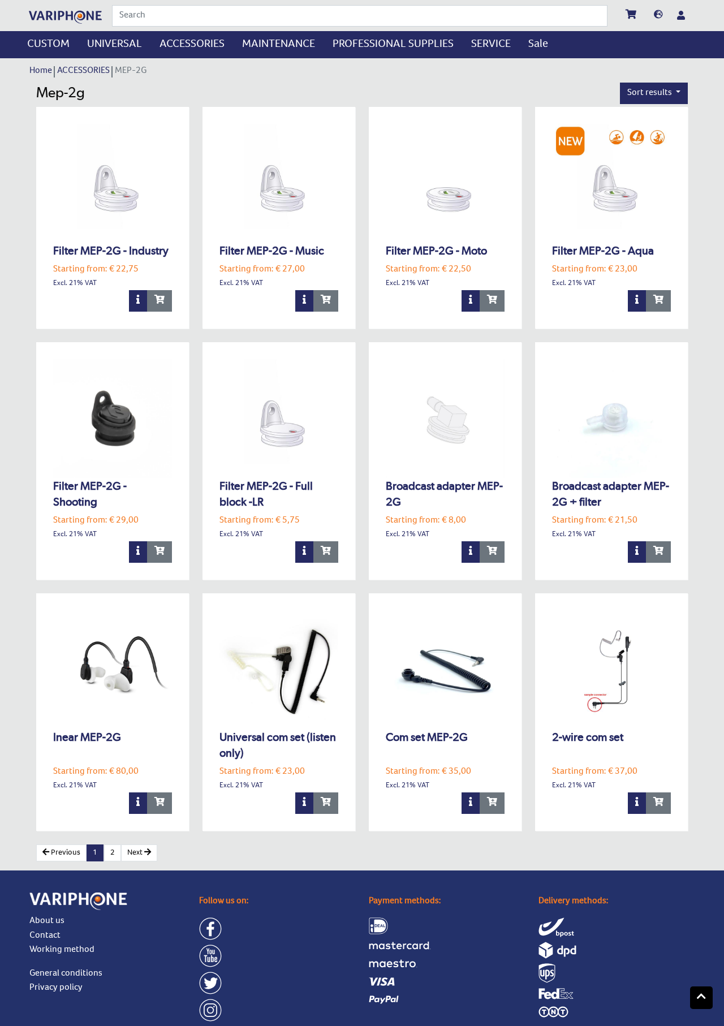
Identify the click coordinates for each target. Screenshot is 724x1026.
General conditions (65, 973)
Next (135, 853)
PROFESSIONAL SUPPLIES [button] (393, 44)
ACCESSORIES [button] (192, 44)
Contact (45, 936)
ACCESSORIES (84, 71)
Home (41, 71)
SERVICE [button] (491, 44)
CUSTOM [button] (48, 44)
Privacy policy (56, 988)
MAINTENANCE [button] (278, 44)
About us (46, 921)
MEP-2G (131, 71)
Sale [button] (538, 44)
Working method (61, 950)
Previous (64, 853)
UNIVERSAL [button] (114, 44)
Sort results (650, 93)
